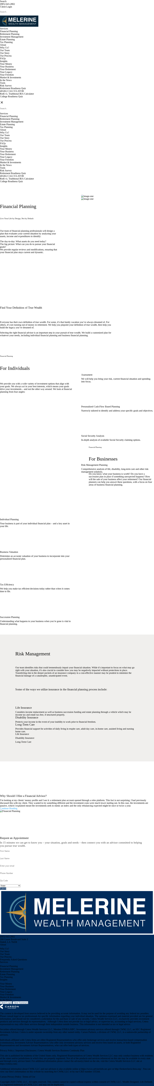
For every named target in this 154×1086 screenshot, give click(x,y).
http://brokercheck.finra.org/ (128, 1069)
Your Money (6, 64)
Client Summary (20, 1002)
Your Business (7, 66)
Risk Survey (6, 85)
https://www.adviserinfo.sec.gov (96, 1069)
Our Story (4, 53)
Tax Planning (6, 42)
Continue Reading (8, 808)
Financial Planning (9, 31)
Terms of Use (28, 1076)
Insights (3, 61)
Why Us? (4, 47)
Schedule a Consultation (18, 268)
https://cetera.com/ (8, 1063)
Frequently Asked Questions (13, 959)
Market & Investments (10, 77)
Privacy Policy (7, 1050)
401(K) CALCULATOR (12, 91)
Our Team (5, 50)
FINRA (65, 1029)
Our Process (6, 55)
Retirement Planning (9, 34)
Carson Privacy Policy (10, 1076)
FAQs (3, 58)
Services (4, 28)
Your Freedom (7, 74)
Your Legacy (6, 72)
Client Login (6, 6)
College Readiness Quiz (11, 96)
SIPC (72, 1029)
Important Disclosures (26, 1050)
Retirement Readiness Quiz (13, 88)
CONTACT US (7, 99)
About (3, 45)
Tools (2, 83)
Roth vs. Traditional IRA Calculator (17, 93)
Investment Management (11, 36)
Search (3, 1)
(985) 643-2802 (7, 4)
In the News (6, 80)
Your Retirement (8, 69)
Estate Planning (7, 39)
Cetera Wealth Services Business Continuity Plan (60, 1050)
